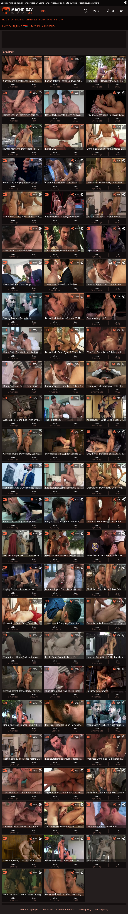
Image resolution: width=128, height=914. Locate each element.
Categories (17, 19)
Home (5, 19)
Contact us (47, 909)
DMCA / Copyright (29, 909)
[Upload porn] (121, 11)
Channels (31, 19)
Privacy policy (101, 909)
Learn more (93, 2)
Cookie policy (84, 909)
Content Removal (65, 909)
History (58, 19)
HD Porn (35, 26)
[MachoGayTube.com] (17, 11)
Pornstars (45, 19)
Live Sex (6, 26)
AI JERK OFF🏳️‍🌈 (20, 26)
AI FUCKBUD (48, 26)
